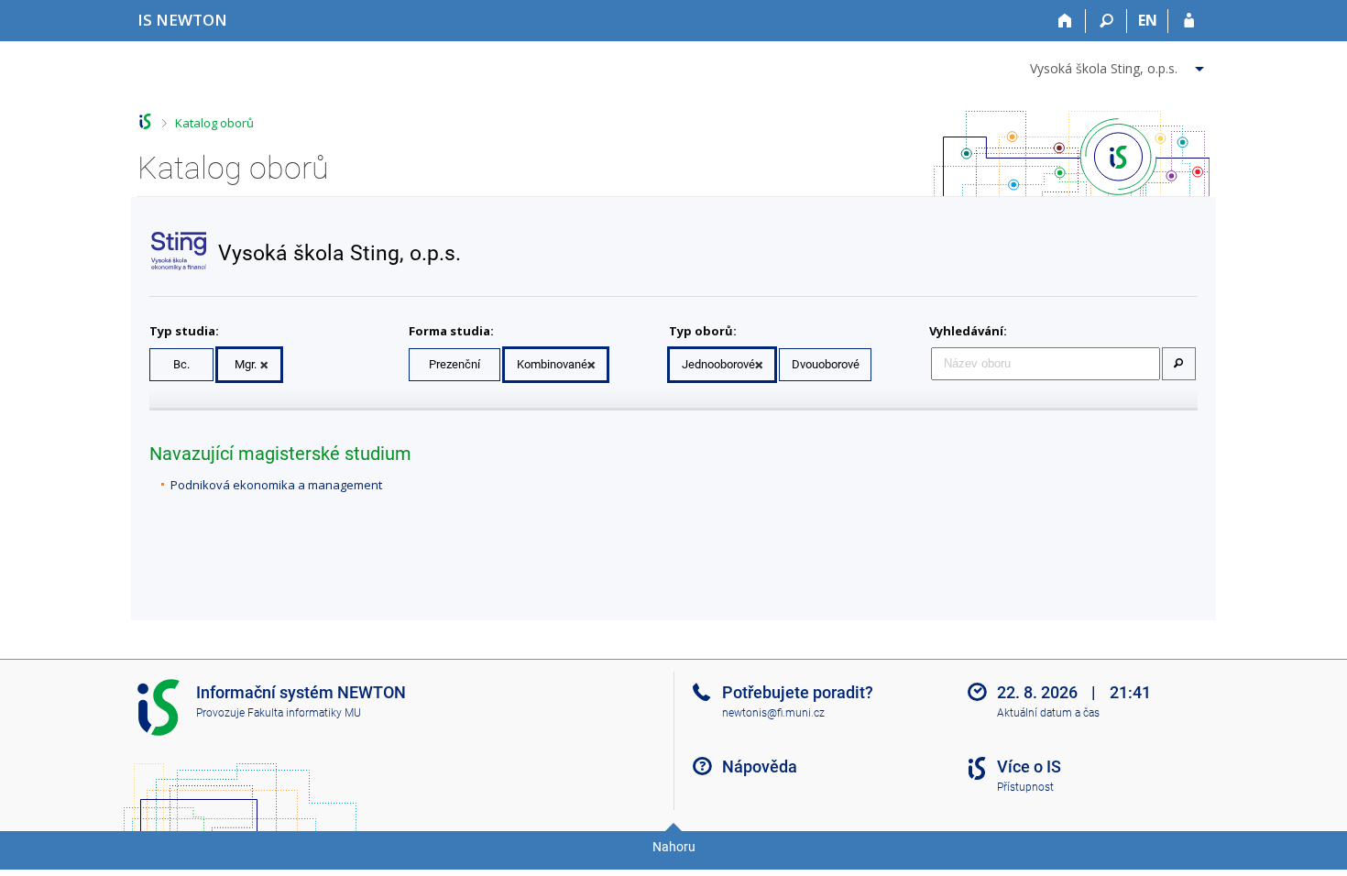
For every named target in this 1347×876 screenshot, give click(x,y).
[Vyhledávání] (1106, 21)
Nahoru (673, 846)
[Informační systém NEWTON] (145, 121)
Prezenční (454, 364)
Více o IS (1029, 766)
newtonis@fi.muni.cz (773, 712)
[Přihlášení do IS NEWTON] (1189, 21)
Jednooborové (718, 364)
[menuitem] (1119, 65)
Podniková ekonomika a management (276, 484)
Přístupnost (1025, 787)
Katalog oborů (214, 123)
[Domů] (1065, 21)
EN (1147, 20)
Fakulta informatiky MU (304, 712)
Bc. (181, 364)
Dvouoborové (826, 364)
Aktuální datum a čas (1048, 712)
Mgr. (246, 364)
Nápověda (759, 766)
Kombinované (552, 364)
